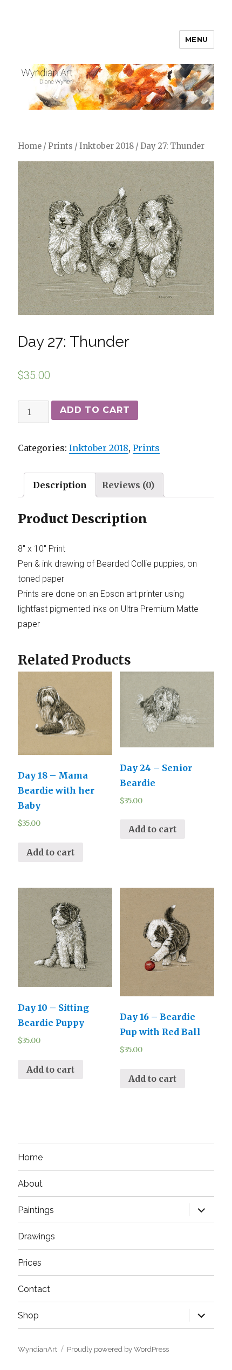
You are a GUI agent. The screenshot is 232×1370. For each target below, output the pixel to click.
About (30, 1184)
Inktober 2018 (106, 146)
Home (30, 146)
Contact (34, 1289)
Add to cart (94, 410)
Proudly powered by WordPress (118, 1349)
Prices (30, 1263)
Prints (60, 146)
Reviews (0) (128, 485)
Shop (28, 1315)
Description (60, 485)
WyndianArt (37, 1349)
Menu (196, 39)
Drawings (36, 1236)
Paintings (36, 1210)
